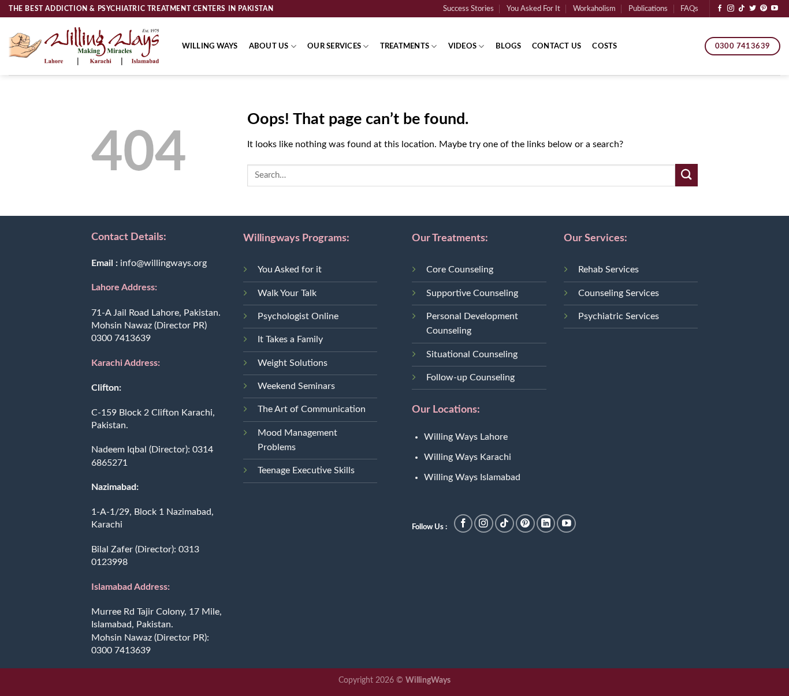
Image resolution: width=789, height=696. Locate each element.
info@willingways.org (163, 263)
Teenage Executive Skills (306, 470)
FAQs (689, 8)
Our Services (334, 46)
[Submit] (686, 175)
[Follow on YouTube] (774, 9)
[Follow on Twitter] (752, 9)
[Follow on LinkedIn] (546, 523)
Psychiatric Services (618, 316)
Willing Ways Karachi (467, 457)
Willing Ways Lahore (466, 436)
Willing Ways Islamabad (472, 477)
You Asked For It (533, 8)
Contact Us (557, 46)
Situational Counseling (472, 354)
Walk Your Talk (287, 293)
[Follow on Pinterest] (763, 9)
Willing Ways (210, 46)
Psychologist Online (298, 316)
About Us (269, 46)
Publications (648, 8)
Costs (604, 46)
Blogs (508, 46)
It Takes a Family (290, 339)
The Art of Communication (312, 409)
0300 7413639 (121, 338)
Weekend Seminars (296, 386)
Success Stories (468, 8)
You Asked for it (290, 269)
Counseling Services (618, 293)
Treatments (405, 46)
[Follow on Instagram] (730, 9)
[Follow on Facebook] (719, 9)
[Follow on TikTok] (741, 9)
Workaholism (594, 8)
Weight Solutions (292, 363)
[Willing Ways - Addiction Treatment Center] (84, 46)
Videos (462, 46)
